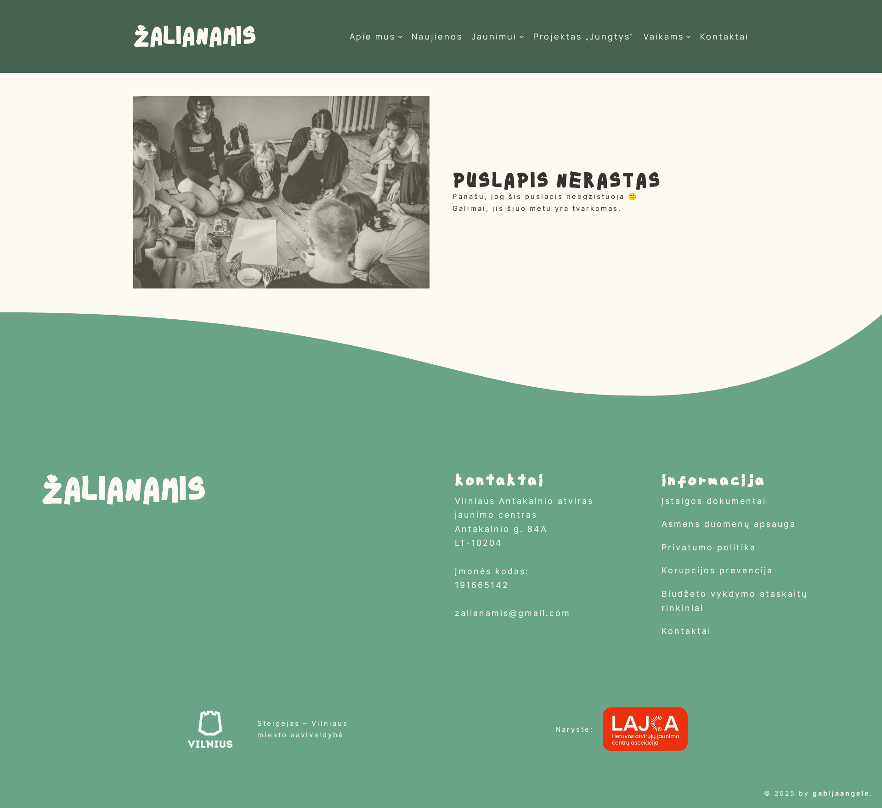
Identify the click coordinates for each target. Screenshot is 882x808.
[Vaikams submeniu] (688, 36)
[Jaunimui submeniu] (521, 36)
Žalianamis (194, 36)
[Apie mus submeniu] (400, 36)
